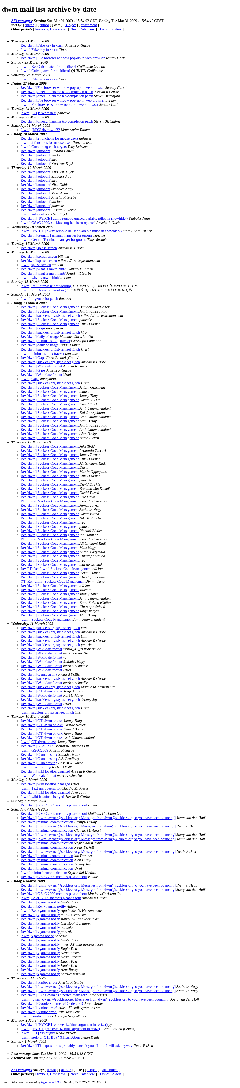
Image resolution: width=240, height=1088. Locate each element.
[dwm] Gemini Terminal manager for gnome (53, 240)
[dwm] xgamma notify (37, 936)
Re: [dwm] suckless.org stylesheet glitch (50, 315)
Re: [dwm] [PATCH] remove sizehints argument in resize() (64, 1025)
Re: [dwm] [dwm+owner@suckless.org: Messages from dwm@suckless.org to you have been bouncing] (98, 818)
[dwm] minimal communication (44, 873)
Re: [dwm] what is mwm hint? (43, 269)
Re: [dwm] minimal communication (47, 822)
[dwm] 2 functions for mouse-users (46, 142)
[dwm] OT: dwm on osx (38, 742)
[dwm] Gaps (30, 379)
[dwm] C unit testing (36, 767)
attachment (89, 25)
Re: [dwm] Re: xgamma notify (43, 906)
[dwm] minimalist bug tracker (42, 353)
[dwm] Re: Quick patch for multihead (48, 66)
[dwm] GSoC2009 (34, 750)
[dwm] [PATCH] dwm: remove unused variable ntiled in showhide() (71, 231)
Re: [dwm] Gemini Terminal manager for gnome (56, 235)
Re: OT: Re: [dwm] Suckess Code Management (56, 569)
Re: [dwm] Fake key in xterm (42, 45)
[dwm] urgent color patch (39, 299)
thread (29, 25)
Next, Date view (82, 29)
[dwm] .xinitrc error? (36, 1016)
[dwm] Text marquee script (40, 788)
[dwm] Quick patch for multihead (45, 71)
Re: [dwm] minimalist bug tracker (45, 341)
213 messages (21, 21)
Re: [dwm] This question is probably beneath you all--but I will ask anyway (76, 1046)
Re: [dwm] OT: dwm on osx (42, 691)
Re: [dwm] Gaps (33, 328)
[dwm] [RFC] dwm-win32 (40, 130)
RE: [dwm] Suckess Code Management (50, 501)
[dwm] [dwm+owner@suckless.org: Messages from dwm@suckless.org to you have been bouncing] (95, 999)
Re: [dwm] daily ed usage (40, 337)
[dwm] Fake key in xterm (39, 50)
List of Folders (110, 29)
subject (70, 25)
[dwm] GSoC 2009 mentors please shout (51, 898)
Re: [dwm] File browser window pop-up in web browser (63, 58)
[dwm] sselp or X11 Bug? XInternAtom (50, 1037)
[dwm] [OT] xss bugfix (38, 1033)
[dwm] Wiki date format (38, 776)
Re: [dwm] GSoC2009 (37, 746)
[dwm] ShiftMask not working (43, 290)
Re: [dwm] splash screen (39, 248)
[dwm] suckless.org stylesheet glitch (47, 712)
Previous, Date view (50, 29)
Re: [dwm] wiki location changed (45, 771)
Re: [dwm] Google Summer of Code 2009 (52, 1003)
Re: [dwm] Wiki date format (41, 366)
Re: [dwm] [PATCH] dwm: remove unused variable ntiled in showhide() (74, 218)
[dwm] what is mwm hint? (40, 278)
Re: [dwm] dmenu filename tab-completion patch (57, 92)
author (44, 25)
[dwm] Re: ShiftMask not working (46, 286)
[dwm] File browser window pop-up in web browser (59, 104)
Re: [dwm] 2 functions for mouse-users (49, 138)
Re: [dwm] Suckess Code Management (50, 307)
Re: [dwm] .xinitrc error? (39, 982)
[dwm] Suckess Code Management (46, 619)
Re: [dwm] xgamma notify (40, 902)
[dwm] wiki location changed (42, 797)
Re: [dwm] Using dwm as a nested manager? (54, 995)
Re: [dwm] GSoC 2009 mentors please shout (54, 805)
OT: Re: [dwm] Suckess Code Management (53, 581)
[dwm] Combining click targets (44, 147)
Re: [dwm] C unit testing (39, 674)
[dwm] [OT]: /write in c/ (38, 113)
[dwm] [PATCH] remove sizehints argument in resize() (61, 1029)
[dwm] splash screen (36, 265)
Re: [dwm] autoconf (35, 151)
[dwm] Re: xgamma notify (40, 911)
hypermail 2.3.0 (51, 1082)
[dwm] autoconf (32, 214)
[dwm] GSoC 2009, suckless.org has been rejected (58, 223)
